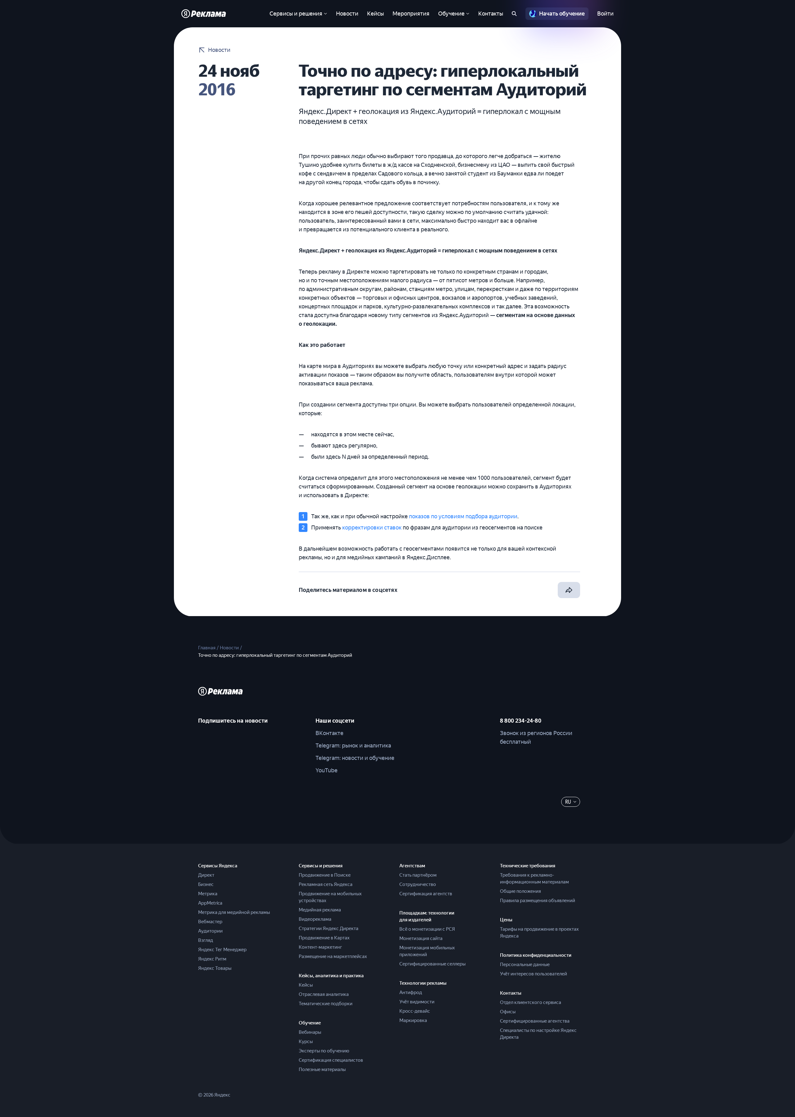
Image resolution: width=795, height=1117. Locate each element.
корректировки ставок (372, 527)
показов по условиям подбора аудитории (463, 516)
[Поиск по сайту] (514, 13)
